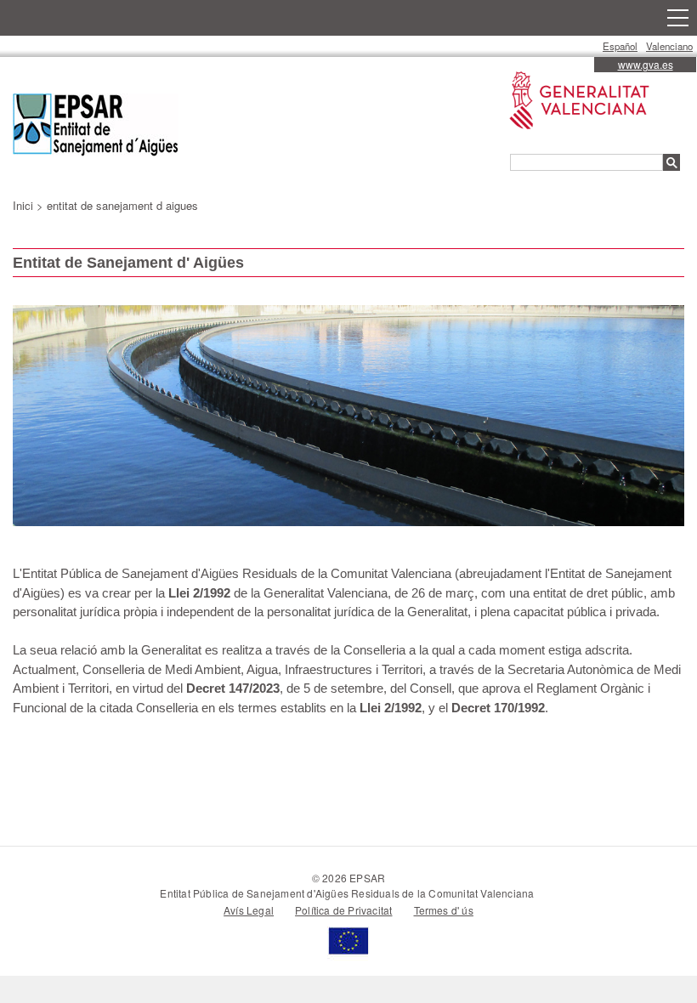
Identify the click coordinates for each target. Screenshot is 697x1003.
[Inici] (95, 127)
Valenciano (669, 46)
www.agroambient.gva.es (571, 72)
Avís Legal (249, 910)
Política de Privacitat (343, 910)
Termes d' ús (443, 910)
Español (620, 46)
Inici (23, 205)
